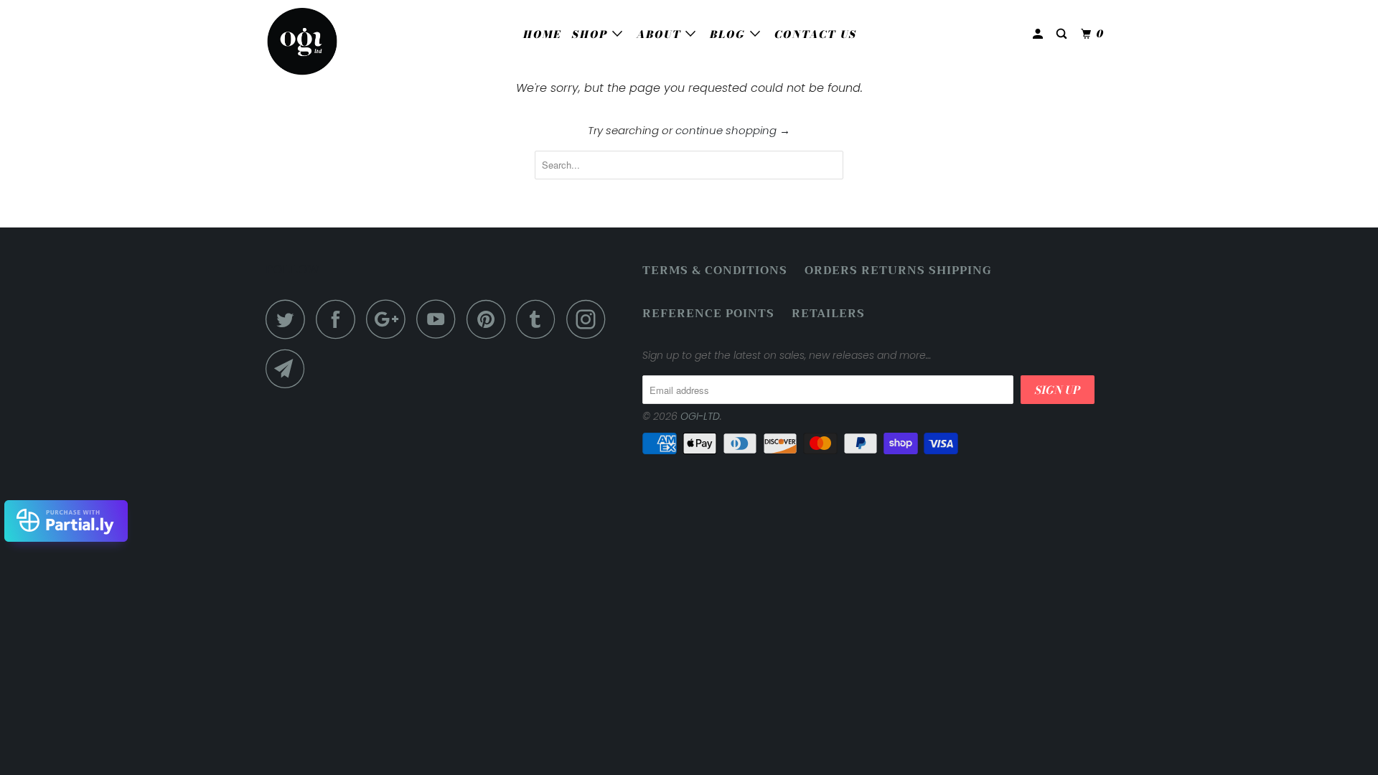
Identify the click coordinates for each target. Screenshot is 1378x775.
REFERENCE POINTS (708, 314)
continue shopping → (732, 130)
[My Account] (1039, 34)
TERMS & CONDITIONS (714, 271)
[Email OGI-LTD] (289, 368)
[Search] (1063, 34)
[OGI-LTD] (339, 42)
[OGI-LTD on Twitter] (289, 319)
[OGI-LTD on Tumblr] (539, 319)
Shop (592, 34)
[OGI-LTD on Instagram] (590, 319)
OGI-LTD (700, 416)
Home (542, 34)
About (661, 34)
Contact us (815, 34)
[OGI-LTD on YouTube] (440, 319)
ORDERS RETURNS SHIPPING (898, 271)
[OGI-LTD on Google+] (389, 319)
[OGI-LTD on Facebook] (339, 319)
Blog (730, 34)
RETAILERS (828, 314)
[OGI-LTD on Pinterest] (490, 319)
